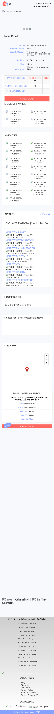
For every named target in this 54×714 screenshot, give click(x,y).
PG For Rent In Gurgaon (27, 646)
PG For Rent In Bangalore (27, 639)
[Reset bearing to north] (46, 363)
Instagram (43, 707)
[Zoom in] (46, 355)
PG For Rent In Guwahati (27, 650)
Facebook (20, 706)
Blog (23, 682)
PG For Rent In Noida (27, 627)
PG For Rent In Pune (27, 635)
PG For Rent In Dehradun (27, 658)
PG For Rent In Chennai (27, 643)
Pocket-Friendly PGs (30, 695)
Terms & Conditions (29, 692)
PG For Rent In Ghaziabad (27, 662)
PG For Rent (13, 619)
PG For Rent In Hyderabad (27, 654)
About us (25, 685)
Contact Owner (27, 99)
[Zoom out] (46, 359)
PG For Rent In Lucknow (27, 665)
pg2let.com (30, 712)
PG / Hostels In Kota (27, 631)
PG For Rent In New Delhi (27, 624)
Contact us (26, 687)
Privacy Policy (27, 690)
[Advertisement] (27, 455)
